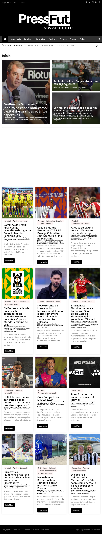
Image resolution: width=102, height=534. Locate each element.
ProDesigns (95, 530)
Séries (52, 39)
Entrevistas (41, 39)
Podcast (63, 39)
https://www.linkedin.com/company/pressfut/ (96, 2)
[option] (64, 45)
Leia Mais (9, 260)
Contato (73, 39)
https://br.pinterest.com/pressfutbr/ (99, 2)
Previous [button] (94, 45)
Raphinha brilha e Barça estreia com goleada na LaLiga (51, 45)
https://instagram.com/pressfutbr (93, 2)
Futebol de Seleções (54, 221)
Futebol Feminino (20, 221)
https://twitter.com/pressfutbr (89, 2)
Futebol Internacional (80, 223)
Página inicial (15, 39)
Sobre (82, 39)
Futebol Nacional (53, 301)
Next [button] (97, 45)
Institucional (77, 390)
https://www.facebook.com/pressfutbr (86, 2)
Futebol (27, 39)
